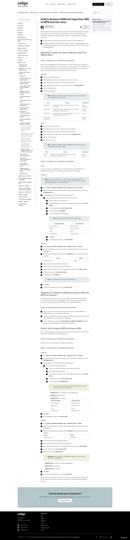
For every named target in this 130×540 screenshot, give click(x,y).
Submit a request (98, 4)
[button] (27, 23)
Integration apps (34, 12)
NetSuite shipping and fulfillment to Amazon (71, 12)
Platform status (61, 4)
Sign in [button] (109, 4)
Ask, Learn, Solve (72, 4)
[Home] (46, 4)
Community (52, 4)
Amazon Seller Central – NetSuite (49, 12)
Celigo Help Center (23, 12)
